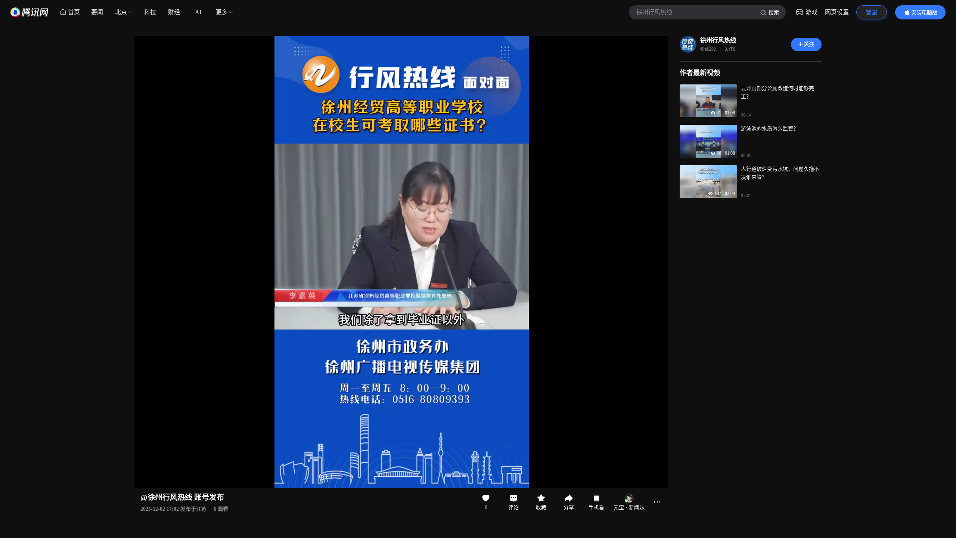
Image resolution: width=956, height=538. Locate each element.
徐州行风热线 (718, 40)
